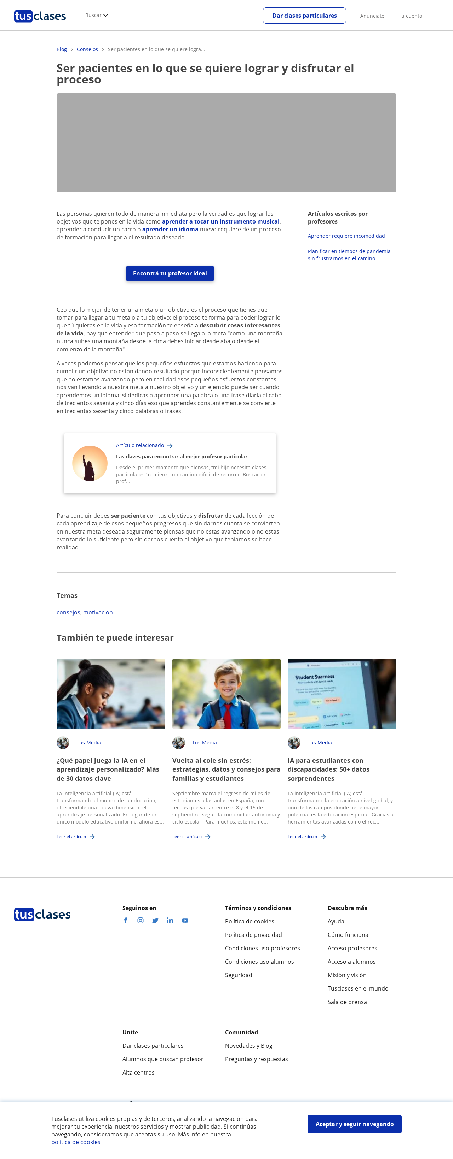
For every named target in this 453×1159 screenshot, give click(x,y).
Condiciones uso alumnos (259, 961)
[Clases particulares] (40, 25)
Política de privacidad (253, 935)
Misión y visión (347, 975)
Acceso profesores (352, 948)
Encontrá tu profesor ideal (170, 273)
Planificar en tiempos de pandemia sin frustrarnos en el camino (349, 255)
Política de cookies (249, 921)
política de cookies (76, 1142)
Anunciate (372, 15)
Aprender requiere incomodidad (346, 235)
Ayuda (336, 921)
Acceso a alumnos (352, 961)
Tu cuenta (410, 15)
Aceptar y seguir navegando (355, 1124)
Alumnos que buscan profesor (162, 1059)
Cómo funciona (348, 935)
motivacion (98, 612)
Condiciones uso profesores (262, 948)
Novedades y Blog (249, 1046)
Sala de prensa (347, 1002)
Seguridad (238, 975)
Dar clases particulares (305, 15)
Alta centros (138, 1072)
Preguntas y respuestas (256, 1059)
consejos (68, 612)
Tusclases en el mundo (358, 988)
